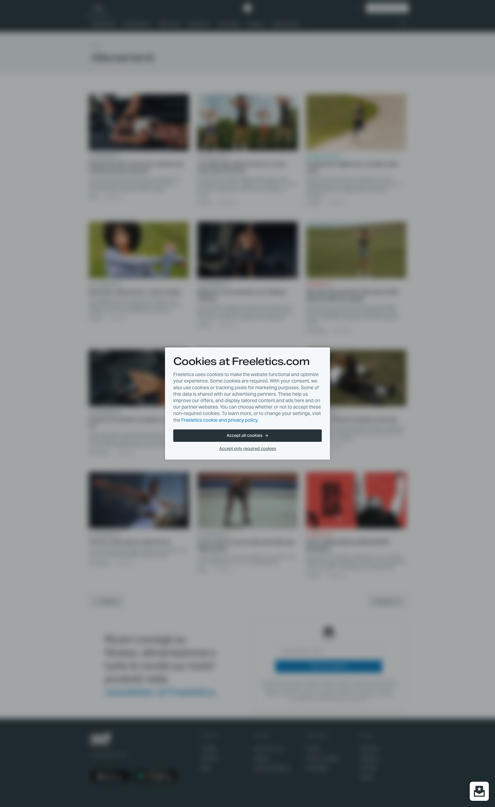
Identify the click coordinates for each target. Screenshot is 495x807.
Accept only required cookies (247, 448)
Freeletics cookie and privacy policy (219, 420)
